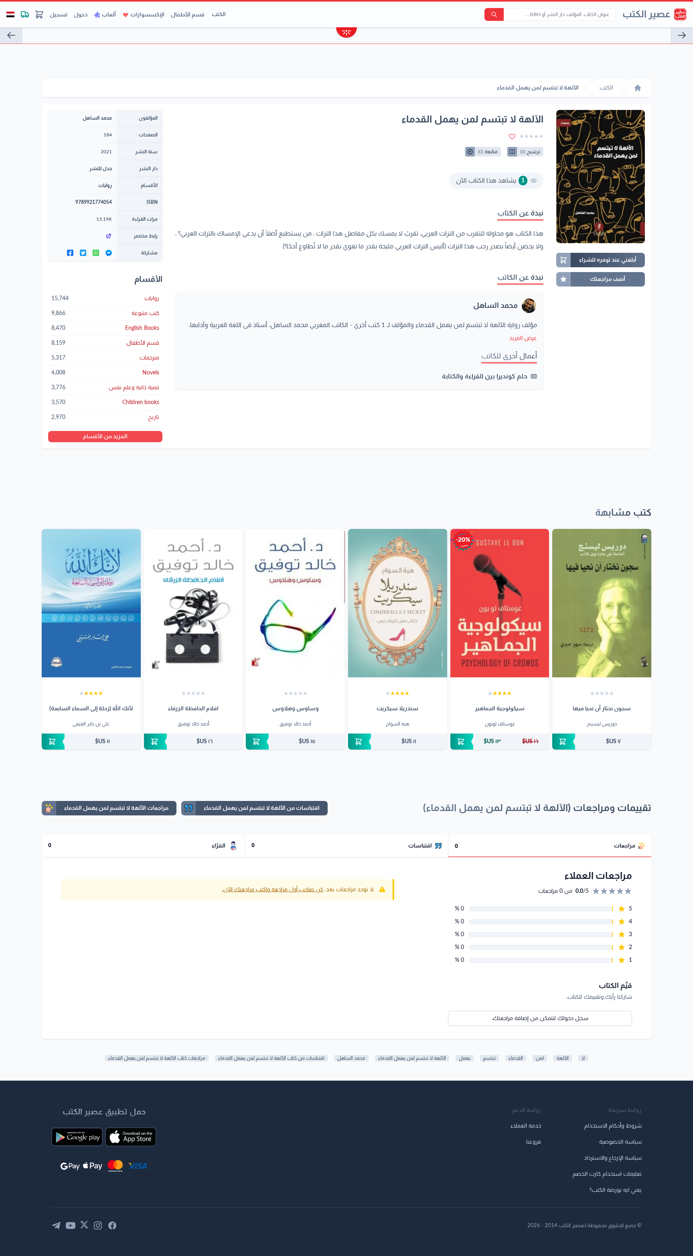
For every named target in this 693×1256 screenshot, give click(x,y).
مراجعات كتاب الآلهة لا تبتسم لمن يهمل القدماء (156, 1058)
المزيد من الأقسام (105, 436)
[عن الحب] (11, 35)
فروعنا (533, 1142)
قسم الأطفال (188, 15)
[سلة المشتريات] (39, 14)
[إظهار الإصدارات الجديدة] (346, 33)
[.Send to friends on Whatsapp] (96, 253)
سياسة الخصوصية (620, 1142)
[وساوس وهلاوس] (295, 603)
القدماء (516, 1058)
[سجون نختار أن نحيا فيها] (601, 603)
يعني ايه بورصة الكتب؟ (616, 1190)
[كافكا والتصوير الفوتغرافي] (682, 35)
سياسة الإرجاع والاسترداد (613, 1158)
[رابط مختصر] (82, 236)
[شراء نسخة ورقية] (601, 742)
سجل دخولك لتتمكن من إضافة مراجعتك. (540, 1018)
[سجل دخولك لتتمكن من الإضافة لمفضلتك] (512, 136)
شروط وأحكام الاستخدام (613, 1126)
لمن (540, 1058)
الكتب (219, 14)
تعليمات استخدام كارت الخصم (607, 1174)
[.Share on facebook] (70, 253)
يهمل (464, 1058)
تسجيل (58, 15)
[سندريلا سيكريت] (397, 603)
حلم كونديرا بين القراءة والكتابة (484, 376)
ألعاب (109, 15)
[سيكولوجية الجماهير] (499, 603)
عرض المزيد (523, 338)
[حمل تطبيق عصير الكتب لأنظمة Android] (77, 1136)
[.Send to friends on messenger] (108, 253)
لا (583, 1058)
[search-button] (494, 14)
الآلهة (563, 1058)
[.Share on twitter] (83, 253)
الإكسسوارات (147, 15)
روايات (105, 185)
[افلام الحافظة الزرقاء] (193, 603)
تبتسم (489, 1058)
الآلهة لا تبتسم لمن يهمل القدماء (412, 1058)
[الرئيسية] (638, 88)
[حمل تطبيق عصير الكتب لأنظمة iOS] (130, 1136)
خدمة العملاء (526, 1126)
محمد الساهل (495, 305)
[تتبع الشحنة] (24, 14)
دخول (80, 15)
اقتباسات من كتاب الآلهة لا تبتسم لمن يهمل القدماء (271, 1058)
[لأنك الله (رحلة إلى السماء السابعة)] (91, 603)
